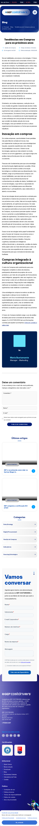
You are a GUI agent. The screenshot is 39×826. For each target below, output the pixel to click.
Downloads (7, 769)
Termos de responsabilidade (12, 794)
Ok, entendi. (19, 822)
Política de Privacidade (8, 818)
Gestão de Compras (10, 47)
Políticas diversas (9, 792)
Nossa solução (8, 767)
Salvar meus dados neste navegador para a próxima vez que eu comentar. (20, 419)
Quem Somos (8, 764)
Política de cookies (9, 797)
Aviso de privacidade (10, 799)
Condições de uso (9, 789)
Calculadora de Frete (10, 777)
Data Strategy (12, 464)
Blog (5, 772)
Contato (6, 779)
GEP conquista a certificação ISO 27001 (16, 507)
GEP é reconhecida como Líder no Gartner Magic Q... (16, 471)
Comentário (7, 393)
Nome (5, 408)
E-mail (5, 413)
